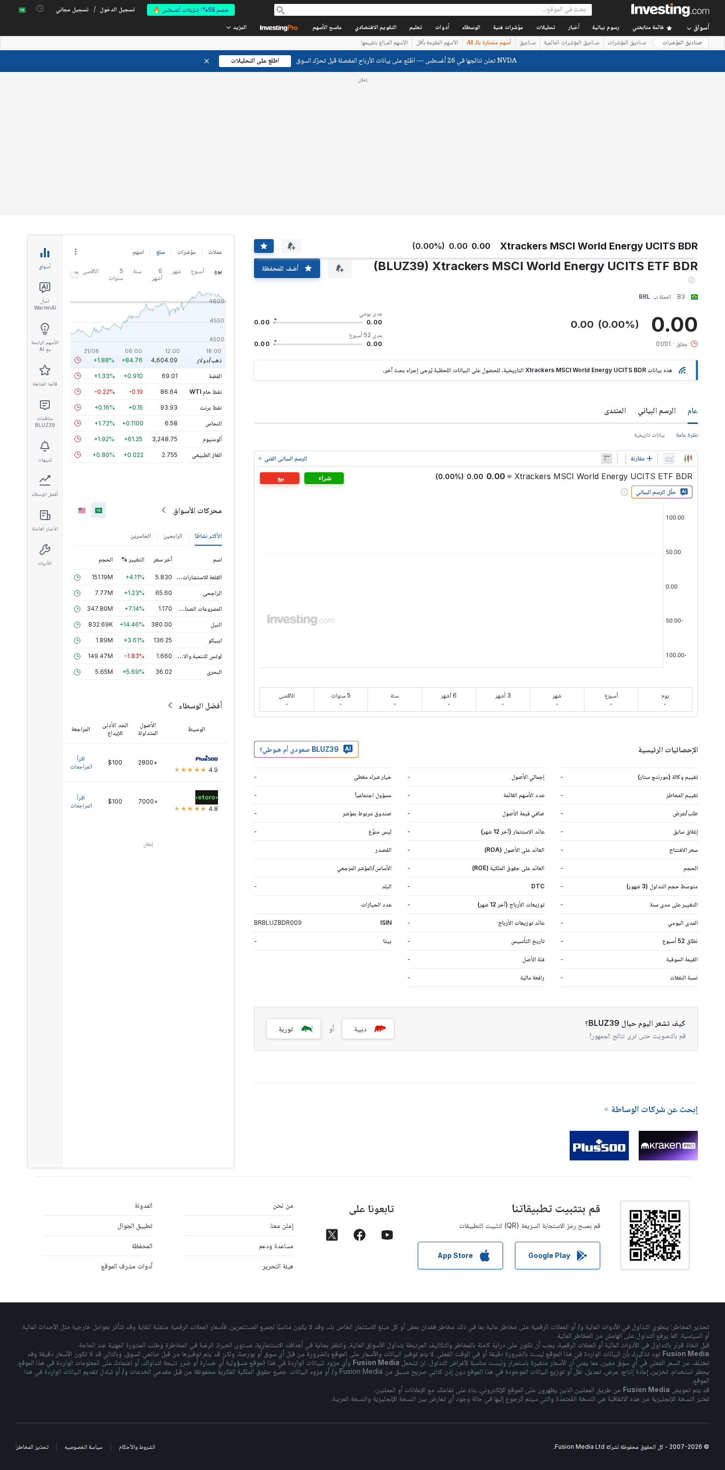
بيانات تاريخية (649, 434)
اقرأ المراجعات (81, 762)
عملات (215, 251)
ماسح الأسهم (327, 28)
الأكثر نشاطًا (208, 535)
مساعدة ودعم (276, 1245)
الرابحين (172, 535)
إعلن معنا (281, 1225)
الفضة (215, 376)
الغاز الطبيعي (207, 454)
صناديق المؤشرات (682, 43)
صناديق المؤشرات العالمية (571, 43)
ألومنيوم (212, 439)
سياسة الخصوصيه (84, 1446)
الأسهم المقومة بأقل (437, 43)
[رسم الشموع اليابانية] (688, 458)
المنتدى (615, 410)
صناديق (527, 43)
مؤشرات (186, 251)
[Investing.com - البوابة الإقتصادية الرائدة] (670, 10)
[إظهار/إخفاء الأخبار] (606, 458)
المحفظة (142, 1245)
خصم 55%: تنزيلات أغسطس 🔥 (191, 9)
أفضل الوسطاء (200, 705)
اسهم (138, 251)
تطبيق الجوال (134, 1225)
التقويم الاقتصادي (376, 28)
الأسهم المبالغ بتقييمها (384, 43)
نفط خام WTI (205, 391)
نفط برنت (211, 407)
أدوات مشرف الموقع (126, 1265)
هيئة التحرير (277, 1265)
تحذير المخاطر (32, 1446)
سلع (160, 251)
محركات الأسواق (197, 510)
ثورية (286, 1028)
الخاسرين (140, 535)
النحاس (213, 423)
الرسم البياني (657, 410)
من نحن (283, 1205)
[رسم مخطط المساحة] (669, 458)
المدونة (143, 1205)
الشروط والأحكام (137, 1446)
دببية (360, 1028)
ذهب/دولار (209, 360)
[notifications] (40, 8)
